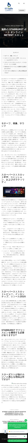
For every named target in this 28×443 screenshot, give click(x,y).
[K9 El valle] (8, 7)
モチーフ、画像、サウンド (11, 55)
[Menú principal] (24, 3)
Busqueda (21, 10)
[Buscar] (19, 3)
